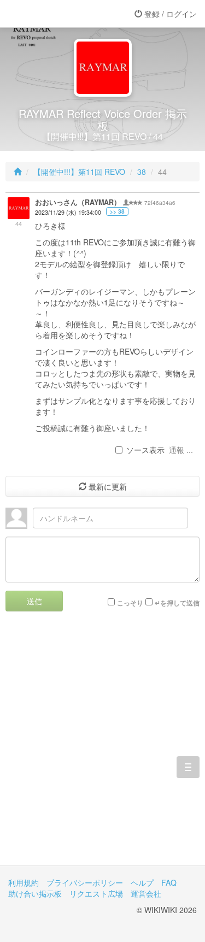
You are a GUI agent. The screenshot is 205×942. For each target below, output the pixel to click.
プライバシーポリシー (84, 882)
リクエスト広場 (96, 893)
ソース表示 (145, 449)
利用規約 (23, 882)
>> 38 (117, 211)
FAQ (169, 882)
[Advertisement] (102, 746)
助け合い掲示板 (35, 893)
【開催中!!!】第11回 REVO (79, 171)
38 (141, 171)
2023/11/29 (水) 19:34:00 (68, 212)
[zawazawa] (52, 13)
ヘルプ (142, 882)
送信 (34, 601)
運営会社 (146, 893)
